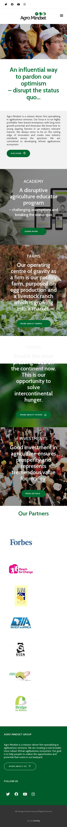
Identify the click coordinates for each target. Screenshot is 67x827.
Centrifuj (36, 821)
